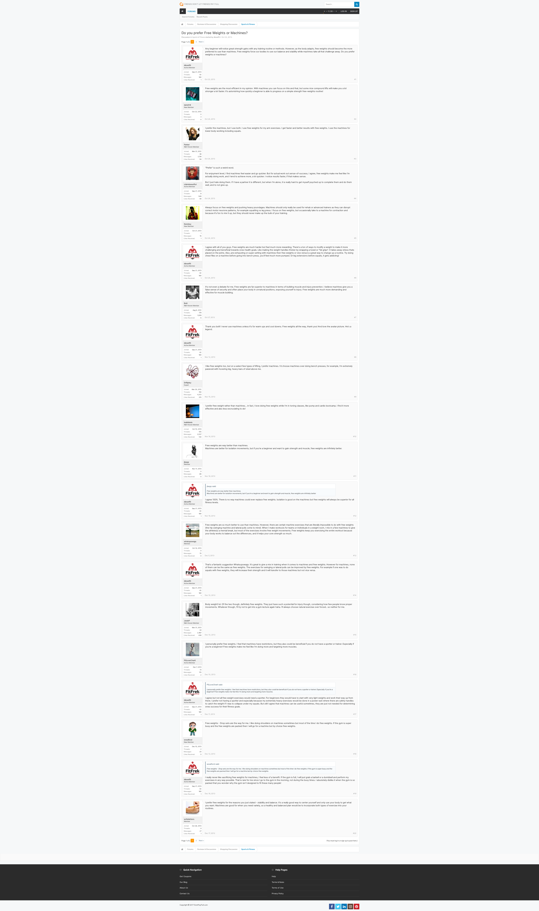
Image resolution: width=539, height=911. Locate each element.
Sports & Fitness (198, 37)
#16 (354, 674)
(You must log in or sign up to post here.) (342, 841)
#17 (354, 714)
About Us (184, 888)
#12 (354, 516)
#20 (354, 833)
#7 (355, 317)
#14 (354, 595)
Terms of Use (278, 888)
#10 (354, 436)
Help (274, 876)
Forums (192, 11)
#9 (355, 397)
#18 (354, 754)
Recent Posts (202, 17)
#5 (355, 238)
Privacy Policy (278, 893)
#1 (355, 79)
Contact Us (184, 893)
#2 (355, 119)
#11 (354, 476)
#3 (355, 159)
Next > (201, 42)
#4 (355, 198)
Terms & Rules (278, 882)
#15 (354, 635)
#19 (354, 793)
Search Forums (188, 17)
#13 (354, 555)
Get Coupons (185, 876)
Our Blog (183, 882)
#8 (355, 357)
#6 (355, 278)
